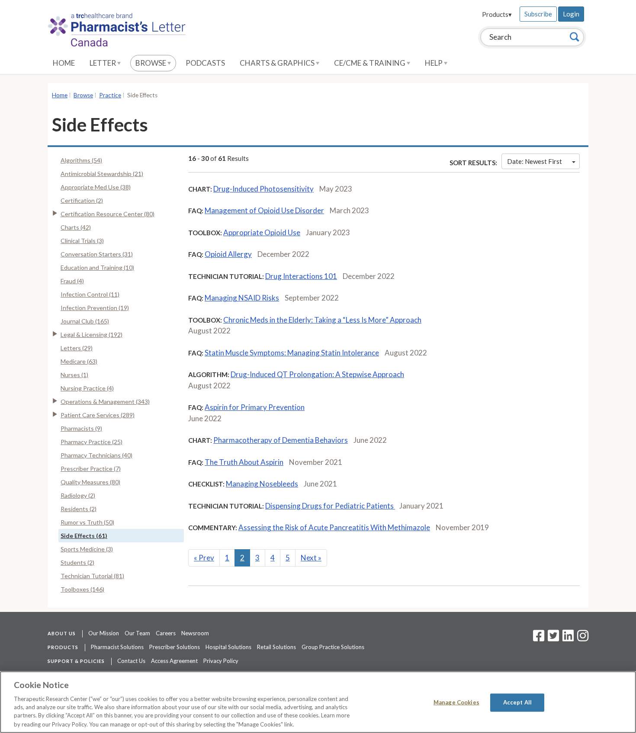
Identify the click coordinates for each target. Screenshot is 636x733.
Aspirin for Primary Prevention (255, 407)
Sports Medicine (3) (87, 549)
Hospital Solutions (228, 646)
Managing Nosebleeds (262, 483)
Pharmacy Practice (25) (91, 441)
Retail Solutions (276, 646)
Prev (204, 557)
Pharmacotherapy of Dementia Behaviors (280, 440)
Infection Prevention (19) (95, 307)
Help (434, 62)
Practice (110, 95)
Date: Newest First (534, 161)
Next (311, 557)
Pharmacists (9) (81, 428)
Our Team (137, 633)
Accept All (517, 702)
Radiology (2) (78, 495)
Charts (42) (76, 227)
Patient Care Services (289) (98, 415)
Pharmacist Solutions (117, 646)
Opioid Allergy (228, 254)
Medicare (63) (79, 361)
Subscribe (538, 14)
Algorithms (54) (81, 160)
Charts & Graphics (278, 62)
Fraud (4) (72, 281)
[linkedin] (568, 638)
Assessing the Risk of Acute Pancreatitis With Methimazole (334, 527)
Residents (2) (78, 508)
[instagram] (582, 638)
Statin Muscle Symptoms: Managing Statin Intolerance (292, 352)
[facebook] (538, 638)
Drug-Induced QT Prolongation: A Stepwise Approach (317, 374)
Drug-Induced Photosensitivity (263, 188)
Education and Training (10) (97, 267)
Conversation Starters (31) (97, 254)
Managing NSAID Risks (242, 297)
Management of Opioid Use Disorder (264, 210)
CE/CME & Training (370, 62)
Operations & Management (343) (105, 401)
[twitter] (552, 638)
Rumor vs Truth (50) (87, 522)
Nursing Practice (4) (87, 388)
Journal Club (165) (85, 321)
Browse (151, 62)
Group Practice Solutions (333, 646)
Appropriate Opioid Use (261, 232)
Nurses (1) (74, 374)
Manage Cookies (456, 702)
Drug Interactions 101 (301, 276)
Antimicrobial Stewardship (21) (102, 173)
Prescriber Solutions (174, 646)
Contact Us (131, 660)
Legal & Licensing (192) (91, 334)
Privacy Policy (220, 660)
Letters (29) (77, 348)
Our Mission (103, 633)
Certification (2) (82, 200)
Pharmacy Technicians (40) (96, 455)
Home (64, 62)
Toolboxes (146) (82, 589)
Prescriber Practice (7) (91, 468)
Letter (103, 62)
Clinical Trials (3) (82, 240)
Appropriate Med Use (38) (96, 187)
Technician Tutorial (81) (92, 575)
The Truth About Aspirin (244, 462)
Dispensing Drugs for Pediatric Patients (330, 505)
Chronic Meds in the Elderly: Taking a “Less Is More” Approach (322, 319)
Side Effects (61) (84, 535)
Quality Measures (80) (90, 482)
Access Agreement (174, 660)
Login (571, 14)
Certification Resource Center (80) (107, 214)
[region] (318, 702)
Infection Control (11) (90, 294)
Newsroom (195, 633)
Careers (166, 633)
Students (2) (77, 562)
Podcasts (205, 62)
